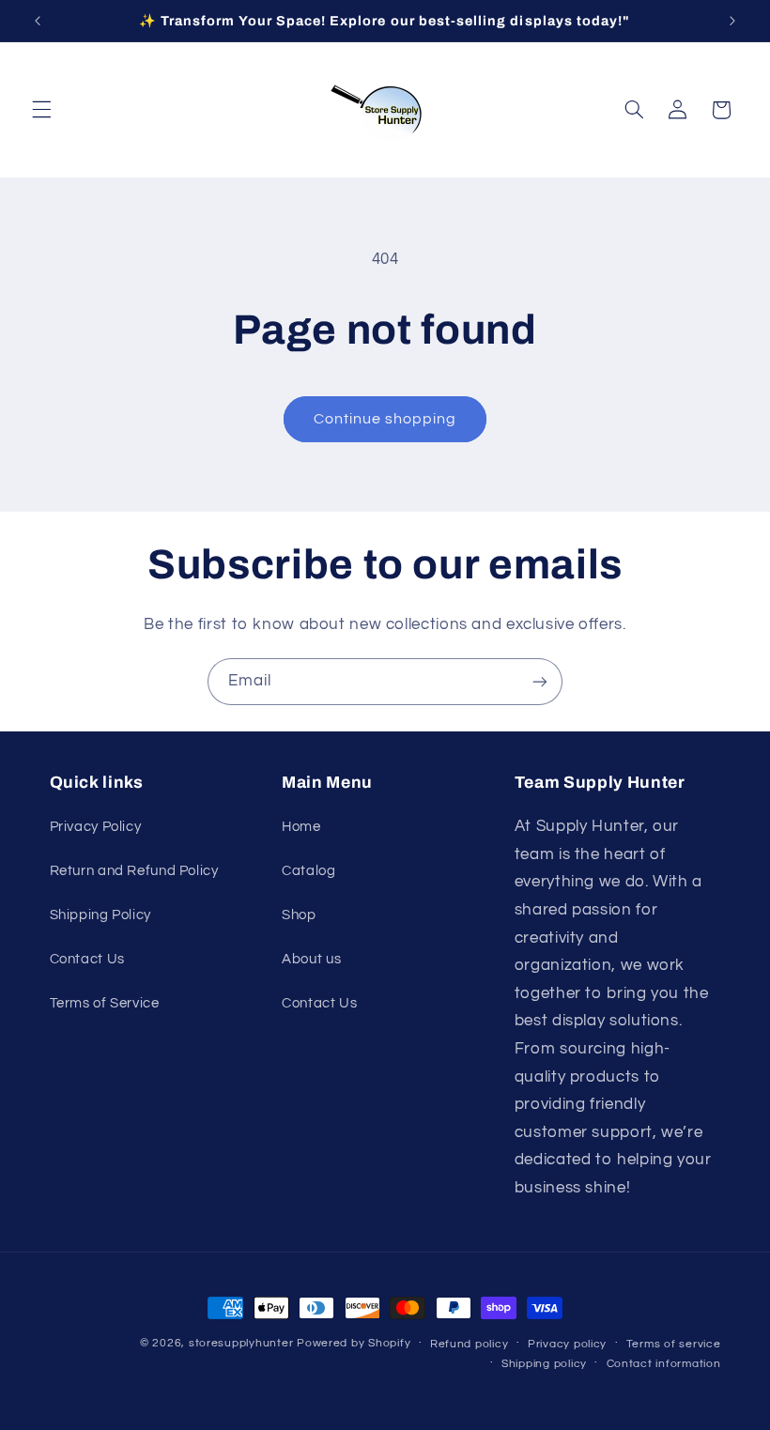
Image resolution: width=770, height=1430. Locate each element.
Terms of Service (105, 1003)
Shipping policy (544, 1364)
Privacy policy (567, 1344)
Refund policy (469, 1344)
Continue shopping (385, 418)
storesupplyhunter (241, 1343)
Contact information (664, 1364)
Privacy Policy (96, 827)
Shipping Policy (100, 915)
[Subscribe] (540, 681)
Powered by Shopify (353, 1343)
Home (301, 827)
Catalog (308, 871)
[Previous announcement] (37, 20)
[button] (41, 109)
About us (311, 959)
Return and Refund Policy (134, 871)
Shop (299, 915)
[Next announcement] (732, 20)
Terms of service (673, 1344)
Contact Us (87, 959)
